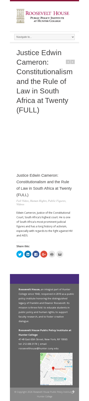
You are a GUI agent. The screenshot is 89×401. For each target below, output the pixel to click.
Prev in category (68, 62)
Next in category (72, 62)
